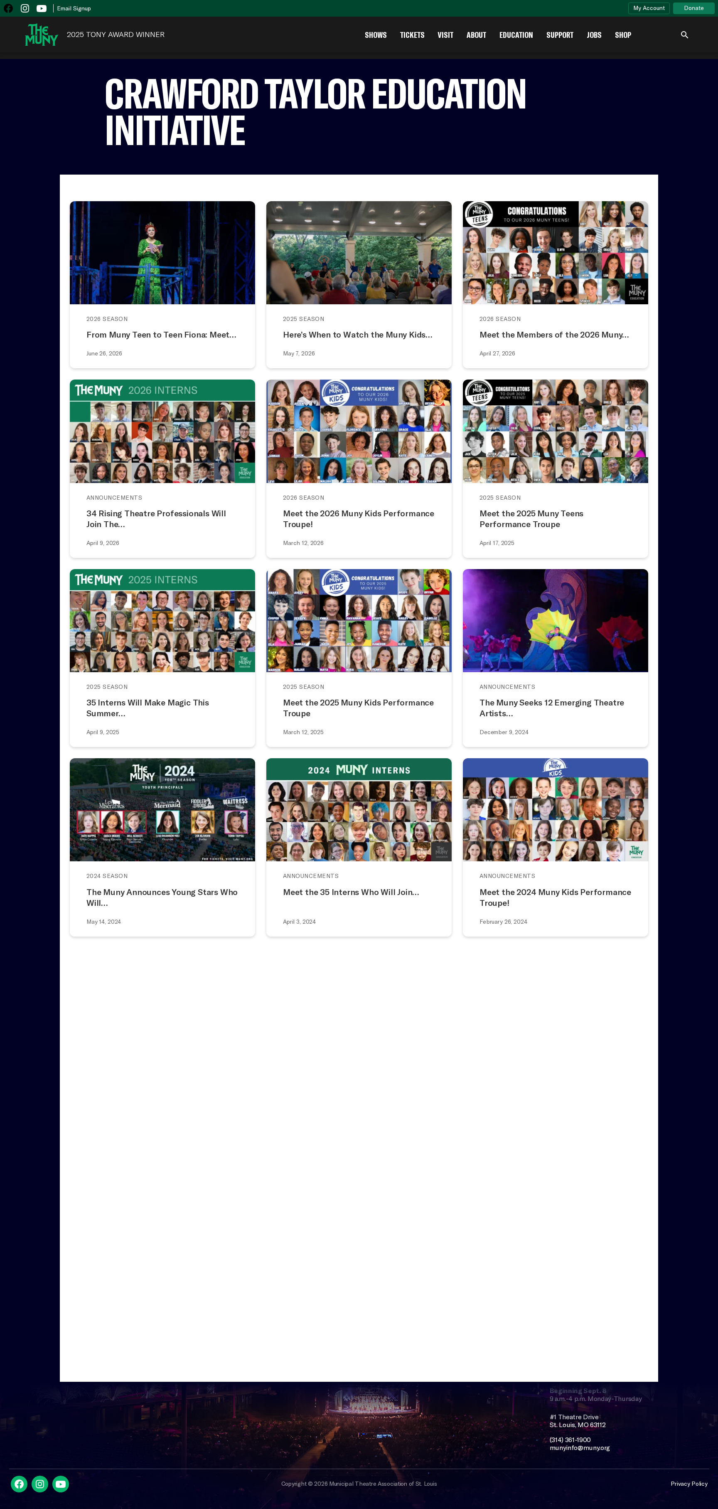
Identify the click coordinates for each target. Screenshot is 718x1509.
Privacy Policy (689, 1483)
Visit (445, 35)
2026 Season (107, 319)
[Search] (685, 34)
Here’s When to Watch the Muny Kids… (358, 334)
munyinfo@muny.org (580, 1448)
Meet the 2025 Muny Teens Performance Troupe (531, 518)
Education (516, 35)
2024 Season (107, 876)
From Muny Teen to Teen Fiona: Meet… (161, 334)
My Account (649, 8)
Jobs (594, 35)
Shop (623, 35)
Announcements (114, 497)
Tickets (412, 35)
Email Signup (74, 8)
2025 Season (303, 319)
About (476, 35)
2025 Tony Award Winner (116, 34)
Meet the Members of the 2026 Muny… (554, 334)
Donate (694, 8)
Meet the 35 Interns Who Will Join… (351, 892)
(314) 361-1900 (570, 1440)
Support (559, 35)
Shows (376, 35)
